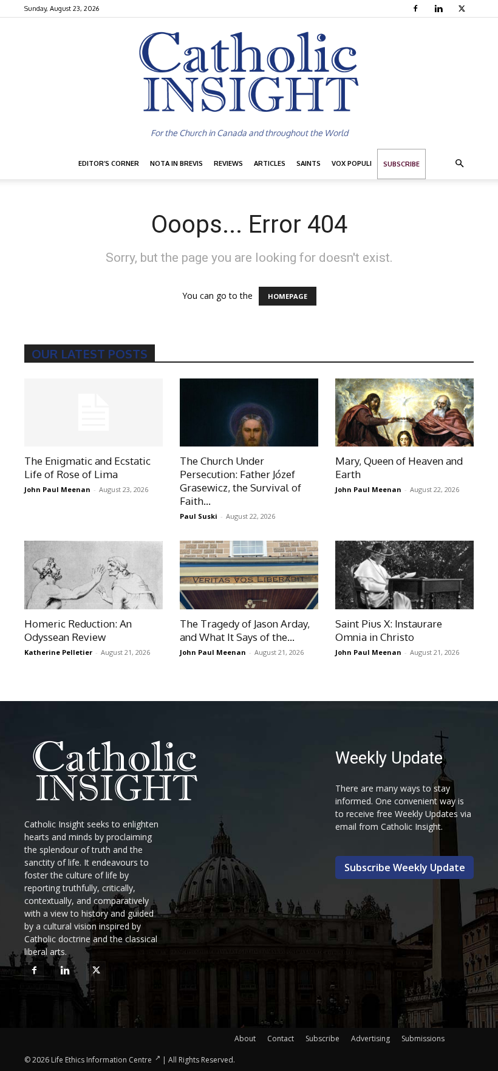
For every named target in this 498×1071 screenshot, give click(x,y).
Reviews (228, 163)
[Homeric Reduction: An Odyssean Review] (93, 575)
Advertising (370, 1038)
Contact (280, 1038)
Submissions (423, 1038)
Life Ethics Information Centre (101, 1060)
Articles (269, 163)
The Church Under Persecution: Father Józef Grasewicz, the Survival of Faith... (240, 480)
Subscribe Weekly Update (404, 867)
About (245, 1038)
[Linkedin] (440, 8)
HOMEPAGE (287, 296)
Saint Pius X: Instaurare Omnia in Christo (388, 630)
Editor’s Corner (108, 163)
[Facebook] (417, 8)
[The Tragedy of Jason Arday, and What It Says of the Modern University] (249, 575)
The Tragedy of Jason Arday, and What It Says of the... (245, 630)
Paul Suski (198, 516)
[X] (463, 8)
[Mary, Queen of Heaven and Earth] (404, 412)
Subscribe (401, 164)
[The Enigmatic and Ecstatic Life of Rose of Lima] (93, 412)
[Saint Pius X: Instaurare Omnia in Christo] (404, 575)
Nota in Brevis (176, 163)
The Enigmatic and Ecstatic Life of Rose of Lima (87, 467)
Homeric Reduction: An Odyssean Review (78, 630)
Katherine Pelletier (58, 652)
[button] (459, 163)
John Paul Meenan (57, 489)
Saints (308, 163)
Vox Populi (352, 163)
